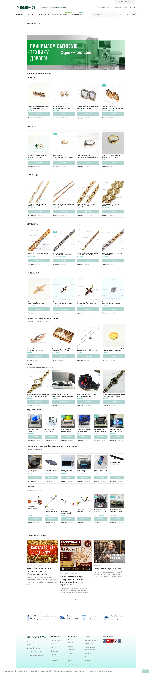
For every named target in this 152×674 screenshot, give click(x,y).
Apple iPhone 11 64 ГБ (100, 471)
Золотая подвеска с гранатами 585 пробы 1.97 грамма (86, 303)
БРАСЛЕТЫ (33, 224)
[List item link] (58, 640)
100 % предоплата (117, 619)
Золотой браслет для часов (38, 253)
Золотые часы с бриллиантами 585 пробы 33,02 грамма (114, 395)
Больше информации (132, 671)
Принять (145, 671)
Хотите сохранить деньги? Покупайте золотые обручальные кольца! (40, 571)
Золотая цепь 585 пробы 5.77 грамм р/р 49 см (63, 205)
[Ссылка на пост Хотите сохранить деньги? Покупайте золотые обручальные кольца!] (42, 551)
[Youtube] (108, 641)
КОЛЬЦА (31, 126)
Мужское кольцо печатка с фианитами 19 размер (111, 156)
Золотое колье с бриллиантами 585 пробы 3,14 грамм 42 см (88, 349)
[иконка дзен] (112, 641)
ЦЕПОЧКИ (32, 175)
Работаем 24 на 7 (94, 619)
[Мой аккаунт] (135, 7)
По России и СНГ (72, 619)
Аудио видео (39, 449)
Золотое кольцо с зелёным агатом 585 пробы (37, 156)
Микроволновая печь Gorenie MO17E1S (66, 471)
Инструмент (30, 490)
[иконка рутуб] (115, 641)
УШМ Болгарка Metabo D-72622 (116, 510)
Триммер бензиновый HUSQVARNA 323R (34, 508)
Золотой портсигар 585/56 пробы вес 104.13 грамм (61, 349)
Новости (33, 565)
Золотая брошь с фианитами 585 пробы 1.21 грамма (37, 349)
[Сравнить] (49, 86)
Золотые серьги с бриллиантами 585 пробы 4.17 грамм (113, 108)
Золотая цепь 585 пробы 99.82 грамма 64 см (111, 205)
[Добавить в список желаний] (49, 94)
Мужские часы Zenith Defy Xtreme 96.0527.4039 (86, 395)
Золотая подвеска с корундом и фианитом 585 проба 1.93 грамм (62, 303)
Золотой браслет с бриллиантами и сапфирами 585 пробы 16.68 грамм (63, 254)
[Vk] (104, 641)
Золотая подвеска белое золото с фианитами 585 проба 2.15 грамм (111, 303)
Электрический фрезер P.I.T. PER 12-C (100, 511)
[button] (29, 52)
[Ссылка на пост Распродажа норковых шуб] (109, 551)
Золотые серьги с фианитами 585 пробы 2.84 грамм (38, 107)
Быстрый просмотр (49, 90)
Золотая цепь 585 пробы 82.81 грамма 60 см (86, 205)
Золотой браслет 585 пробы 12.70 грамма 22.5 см (87, 254)
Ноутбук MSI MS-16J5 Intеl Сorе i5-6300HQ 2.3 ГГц (116, 431)
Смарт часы (49, 367)
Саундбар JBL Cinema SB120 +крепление (115, 463)
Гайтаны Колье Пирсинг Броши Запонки (38, 321)
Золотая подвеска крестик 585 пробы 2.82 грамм (38, 302)
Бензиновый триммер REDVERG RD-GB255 (51, 511)
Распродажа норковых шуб (107, 568)
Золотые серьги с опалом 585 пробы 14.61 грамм (88, 107)
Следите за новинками (41, 619)
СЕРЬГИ (31, 77)
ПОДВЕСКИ (33, 272)
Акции (28, 565)
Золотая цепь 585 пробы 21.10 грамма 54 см (37, 205)
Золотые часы (31, 367)
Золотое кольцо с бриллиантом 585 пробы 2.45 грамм (87, 157)
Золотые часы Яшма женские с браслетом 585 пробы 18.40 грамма (38, 396)
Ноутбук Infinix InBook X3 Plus (66, 430)
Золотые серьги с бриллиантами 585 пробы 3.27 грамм (64, 108)
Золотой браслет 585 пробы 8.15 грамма (112, 254)
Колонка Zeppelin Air (51, 471)
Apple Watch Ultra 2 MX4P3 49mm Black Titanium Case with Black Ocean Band (63, 396)
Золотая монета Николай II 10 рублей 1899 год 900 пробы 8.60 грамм (113, 350)
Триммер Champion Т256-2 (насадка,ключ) (83, 511)
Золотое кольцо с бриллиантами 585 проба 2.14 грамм (63, 157)
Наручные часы (40, 367)
